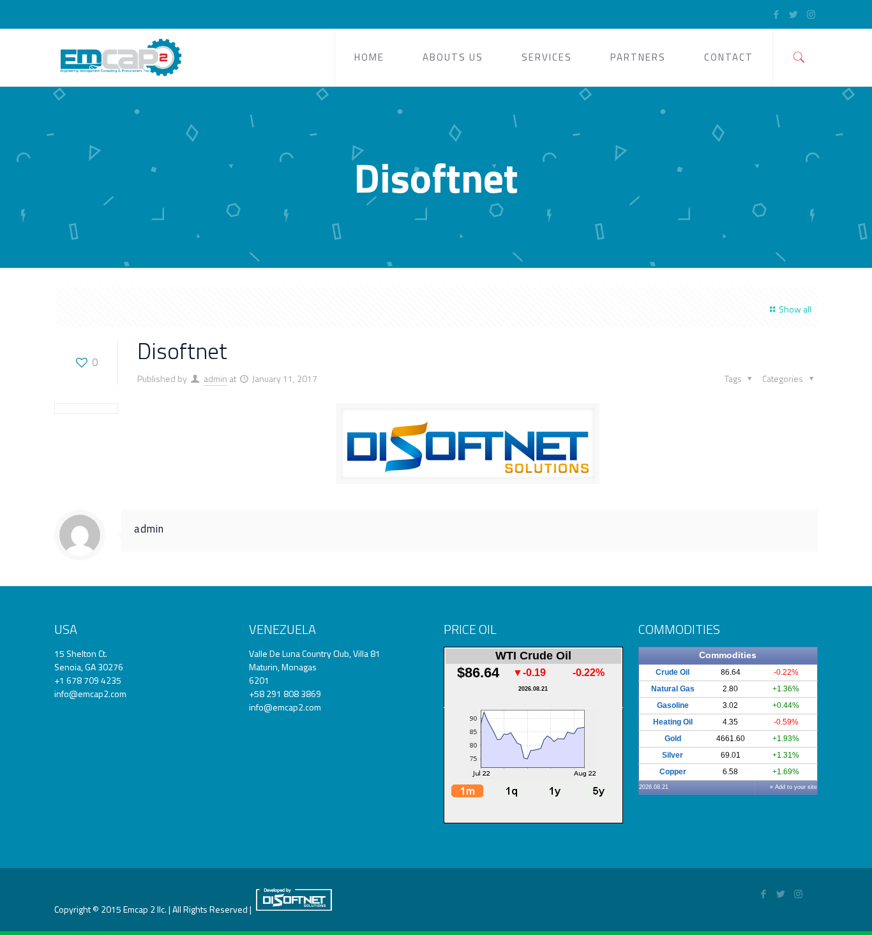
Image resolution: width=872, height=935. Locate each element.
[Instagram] (811, 14)
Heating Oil (673, 722)
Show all (795, 309)
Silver (672, 755)
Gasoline (673, 705)
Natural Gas (673, 688)
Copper (672, 771)
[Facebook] (776, 14)
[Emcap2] (120, 57)
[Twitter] (794, 14)
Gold (673, 738)
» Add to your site (793, 787)
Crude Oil (672, 672)
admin (215, 378)
